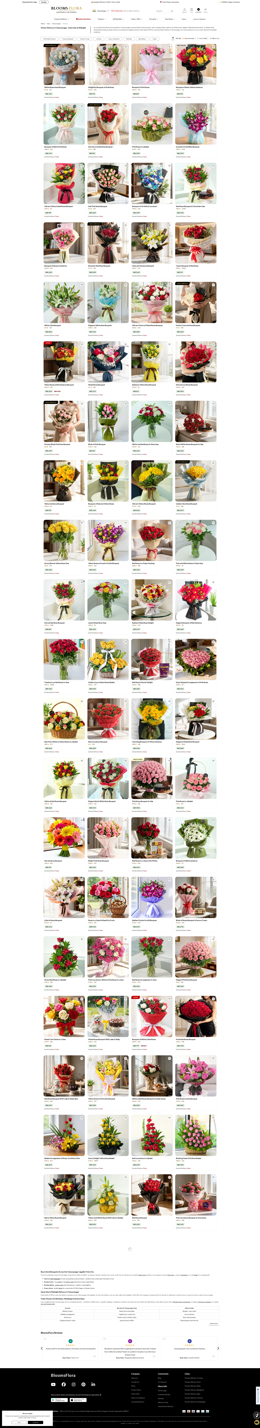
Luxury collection (189, 1314)
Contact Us (135, 1382)
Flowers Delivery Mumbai (194, 1378)
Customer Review (164, 1394)
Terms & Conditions (138, 1398)
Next (218, 1348)
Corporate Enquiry (137, 1402)
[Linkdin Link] (93, 1385)
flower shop (142, 1275)
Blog (159, 1378)
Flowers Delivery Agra (192, 1394)
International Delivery (165, 1406)
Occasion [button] (152, 19)
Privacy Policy (136, 1390)
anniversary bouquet (204, 1302)
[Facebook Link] (64, 1385)
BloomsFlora (63, 1375)
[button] (82, 47)
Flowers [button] (101, 19)
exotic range (70, 1282)
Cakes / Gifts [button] (135, 19)
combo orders (59, 1285)
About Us (134, 1378)
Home (43, 23)
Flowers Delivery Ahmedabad (195, 1402)
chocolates (184, 1275)
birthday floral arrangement (181, 1302)
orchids (59, 1282)
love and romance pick (48, 1304)
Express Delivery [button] (60, 19)
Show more (214, 1323)
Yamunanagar (56, 23)
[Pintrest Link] (83, 1385)
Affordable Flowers (49, 39)
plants (60, 1288)
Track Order (135, 1394)
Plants (184, 19)
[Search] (172, 11)
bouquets (57, 1279)
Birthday (129, 39)
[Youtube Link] (53, 1385)
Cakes (154, 39)
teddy (196, 1275)
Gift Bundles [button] (117, 19)
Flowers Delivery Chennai (194, 1398)
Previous (42, 1348)
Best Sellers (142, 39)
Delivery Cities (163, 1402)
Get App (43, 2)
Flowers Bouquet (68, 39)
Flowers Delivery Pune (192, 1382)
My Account (162, 1382)
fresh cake (170, 1275)
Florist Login (162, 1391)
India (48, 23)
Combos (98, 39)
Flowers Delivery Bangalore (194, 1390)
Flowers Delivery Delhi (193, 1386)
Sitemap (161, 1398)
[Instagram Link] (73, 1385)
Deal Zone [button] (169, 19)
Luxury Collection (199, 19)
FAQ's (133, 1386)
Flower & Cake (84, 39)
